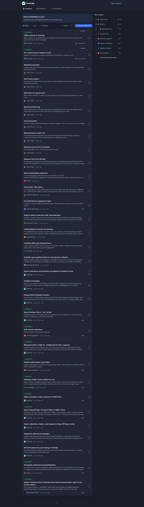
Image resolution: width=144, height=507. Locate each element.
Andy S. (102, 24)
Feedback (28, 9)
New (26, 25)
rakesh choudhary (106, 43)
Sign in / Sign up (116, 3)
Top (35, 25)
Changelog (57, 9)
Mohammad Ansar (106, 29)
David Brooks (104, 53)
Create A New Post (84, 25)
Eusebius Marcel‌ (105, 48)
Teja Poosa (104, 19)
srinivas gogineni (106, 38)
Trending (44, 25)
